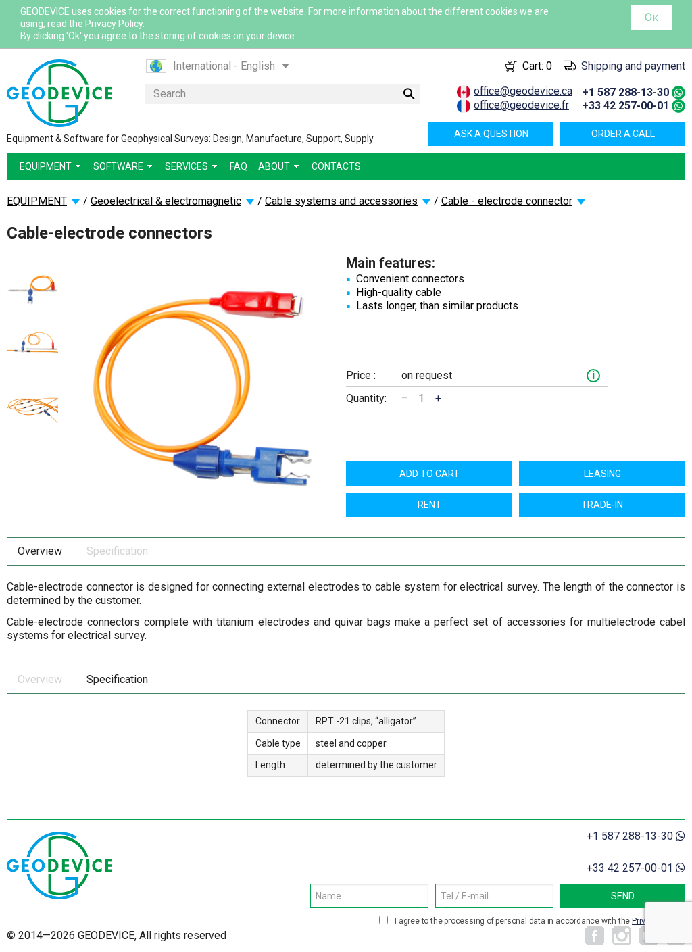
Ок (651, 17)
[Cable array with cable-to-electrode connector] (32, 406)
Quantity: (366, 398)
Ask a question (491, 133)
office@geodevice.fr (521, 105)
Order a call (623, 133)
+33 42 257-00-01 (625, 105)
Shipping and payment (633, 65)
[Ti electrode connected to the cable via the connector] (32, 290)
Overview (40, 551)
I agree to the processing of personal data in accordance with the (538, 921)
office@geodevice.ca (523, 90)
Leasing (602, 473)
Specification (117, 551)
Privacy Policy (114, 23)
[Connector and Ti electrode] (32, 343)
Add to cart (429, 473)
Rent (429, 504)
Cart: (537, 65)
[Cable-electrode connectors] (202, 384)
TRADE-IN (602, 504)
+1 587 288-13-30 (625, 92)
